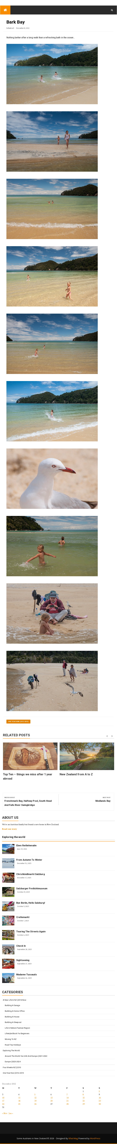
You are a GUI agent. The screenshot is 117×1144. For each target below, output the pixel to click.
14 (67, 1097)
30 (100, 1104)
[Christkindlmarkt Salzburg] (8, 878)
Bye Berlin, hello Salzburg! (30, 903)
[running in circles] (52, 343)
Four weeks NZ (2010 (12, 1067)
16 (100, 1097)
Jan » (11, 1113)
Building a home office (15, 1011)
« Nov (4, 1113)
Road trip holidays (13, 1045)
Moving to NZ (10, 1039)
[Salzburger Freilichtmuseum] (8, 892)
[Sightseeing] (8, 964)
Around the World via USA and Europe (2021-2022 (26, 1056)
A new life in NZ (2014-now (14, 1000)
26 (35, 1104)
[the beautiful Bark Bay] (52, 208)
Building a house (12, 1017)
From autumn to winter (29, 859)
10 (3, 1097)
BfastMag (73, 1138)
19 (35, 1100)
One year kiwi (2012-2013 (13, 1073)
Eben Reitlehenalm (26, 845)
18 (19, 1100)
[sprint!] (52, 74)
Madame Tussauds (26, 974)
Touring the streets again (31, 931)
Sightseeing (22, 960)
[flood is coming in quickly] (52, 680)
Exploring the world (13, 837)
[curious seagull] (52, 478)
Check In (21, 946)
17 (3, 1100)
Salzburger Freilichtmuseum (31, 888)
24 (3, 1104)
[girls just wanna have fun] (52, 276)
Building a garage (12, 1005)
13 (52, 1097)
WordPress (95, 1138)
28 (67, 1104)
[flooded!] (52, 613)
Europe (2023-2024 (13, 1062)
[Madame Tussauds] (8, 978)
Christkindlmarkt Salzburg (30, 874)
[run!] (52, 411)
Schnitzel (10, 28)
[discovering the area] (52, 141)
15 (84, 1097)
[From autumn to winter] (8, 863)
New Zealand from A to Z (76, 774)
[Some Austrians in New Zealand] (5, 10)
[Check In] (8, 949)
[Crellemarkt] (8, 921)
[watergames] (52, 546)
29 (84, 1104)
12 (35, 1097)
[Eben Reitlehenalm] (8, 849)
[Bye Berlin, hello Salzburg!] (8, 906)
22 (84, 1100)
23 (100, 1100)
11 (19, 1097)
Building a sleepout (13, 1022)
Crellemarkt (22, 917)
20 (52, 1100)
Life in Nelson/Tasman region (17, 1028)
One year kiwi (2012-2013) (18, 721)
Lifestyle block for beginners (17, 1033)
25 (19, 1104)
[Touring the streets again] (8, 935)
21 (67, 1100)
